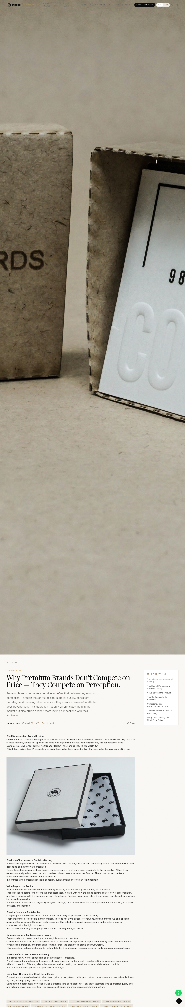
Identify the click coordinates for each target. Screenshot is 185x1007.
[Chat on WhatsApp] (178, 993)
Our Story (86, 5)
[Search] (172, 5)
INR (159, 5)
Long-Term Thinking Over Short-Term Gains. (158, 718)
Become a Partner (123, 5)
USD (166, 5)
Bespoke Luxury (67, 5)
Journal (14, 662)
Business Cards (47, 5)
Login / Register (145, 5)
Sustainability (102, 5)
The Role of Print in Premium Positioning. (160, 712)
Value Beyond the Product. (159, 693)
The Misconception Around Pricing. (160, 680)
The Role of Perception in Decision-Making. (158, 687)
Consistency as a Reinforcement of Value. (158, 705)
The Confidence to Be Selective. (157, 698)
